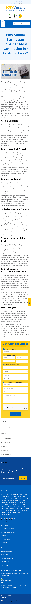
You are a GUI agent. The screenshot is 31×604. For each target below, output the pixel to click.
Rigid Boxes (4, 565)
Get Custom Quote (15, 344)
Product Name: (11, 349)
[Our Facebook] (9, 3)
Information (5, 525)
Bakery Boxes (5, 450)
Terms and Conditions (8, 532)
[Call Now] (20, 16)
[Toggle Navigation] (3, 23)
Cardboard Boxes (6, 551)
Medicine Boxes (6, 454)
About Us (4, 491)
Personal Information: (14, 382)
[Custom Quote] (15, 16)
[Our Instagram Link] (11, 3)
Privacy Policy (5, 539)
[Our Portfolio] (10, 16)
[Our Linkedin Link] (22, 3)
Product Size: (10, 355)
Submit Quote (16, 414)
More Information (12, 365)
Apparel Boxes (5, 442)
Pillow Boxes (5, 561)
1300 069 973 (7, 581)
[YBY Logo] (15, 8)
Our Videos (4, 543)
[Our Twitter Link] (14, 3)
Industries (4, 548)
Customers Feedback (7, 529)
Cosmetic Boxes (6, 438)
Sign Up (23, 478)
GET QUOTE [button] (29, 302)
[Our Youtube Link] (19, 3)
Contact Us (4, 536)
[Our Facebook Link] (2, 520)
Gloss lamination (15, 88)
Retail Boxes (5, 446)
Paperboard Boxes (7, 558)
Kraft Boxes (4, 554)
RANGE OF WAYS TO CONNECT (11, 570)
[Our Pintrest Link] (17, 3)
